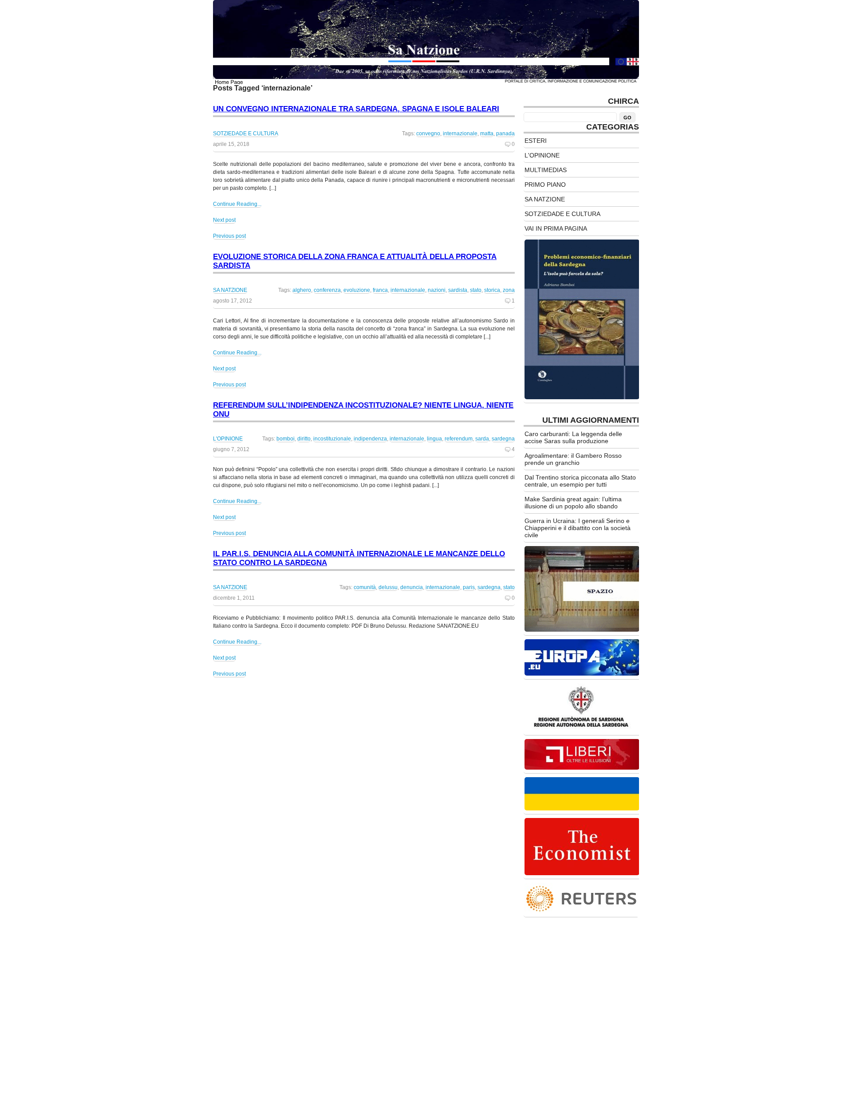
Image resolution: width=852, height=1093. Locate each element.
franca (380, 290)
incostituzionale (332, 439)
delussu (388, 587)
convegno (428, 133)
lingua (434, 439)
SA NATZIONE (230, 290)
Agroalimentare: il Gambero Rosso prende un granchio (573, 459)
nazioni (437, 290)
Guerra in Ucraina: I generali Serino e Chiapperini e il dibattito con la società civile (578, 528)
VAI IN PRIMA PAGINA (556, 228)
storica (492, 290)
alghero (301, 290)
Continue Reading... (237, 204)
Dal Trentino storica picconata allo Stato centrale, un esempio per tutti (580, 481)
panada (505, 133)
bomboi (285, 439)
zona (509, 290)
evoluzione (356, 290)
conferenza (327, 290)
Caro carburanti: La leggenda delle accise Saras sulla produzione (573, 437)
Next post (224, 220)
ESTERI (536, 140)
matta (486, 133)
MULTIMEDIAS (546, 169)
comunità (365, 587)
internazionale (460, 133)
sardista (457, 290)
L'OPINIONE (228, 439)
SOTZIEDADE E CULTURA (245, 133)
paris (469, 587)
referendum (459, 439)
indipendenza (370, 439)
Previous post (229, 236)
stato (475, 290)
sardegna (503, 439)
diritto (304, 439)
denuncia (411, 587)
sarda (482, 439)
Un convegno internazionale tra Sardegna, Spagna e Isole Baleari (356, 109)
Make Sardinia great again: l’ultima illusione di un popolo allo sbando (573, 502)
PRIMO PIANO (545, 184)
